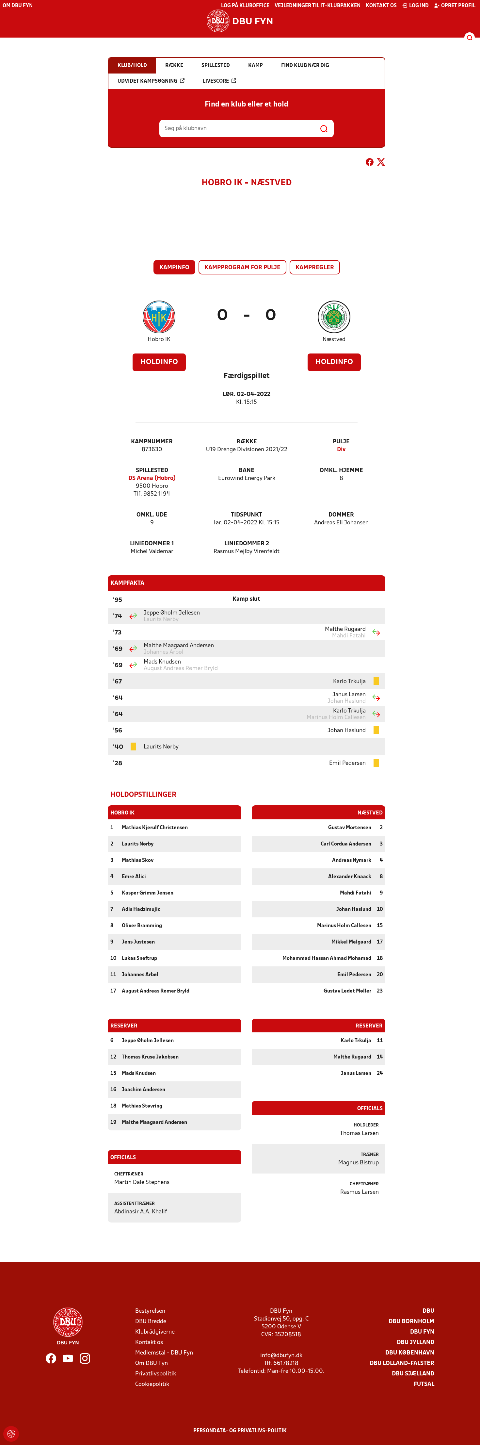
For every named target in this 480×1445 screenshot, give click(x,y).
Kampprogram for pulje (242, 268)
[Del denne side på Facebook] (370, 163)
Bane (246, 470)
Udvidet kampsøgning (147, 81)
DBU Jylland (415, 1342)
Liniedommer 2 (246, 544)
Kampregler (315, 268)
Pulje (341, 442)
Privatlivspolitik (155, 1374)
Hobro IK (159, 339)
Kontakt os (381, 6)
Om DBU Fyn (18, 6)
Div (341, 449)
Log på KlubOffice (245, 6)
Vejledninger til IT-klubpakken (317, 6)
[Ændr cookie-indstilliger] (11, 1434)
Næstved (334, 339)
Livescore (216, 81)
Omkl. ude (151, 515)
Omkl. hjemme (341, 470)
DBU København (409, 1353)
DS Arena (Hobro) (152, 478)
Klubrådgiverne (155, 1332)
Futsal (424, 1384)
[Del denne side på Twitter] (381, 163)
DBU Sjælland (413, 1374)
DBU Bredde (150, 1321)
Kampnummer (152, 442)
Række (246, 442)
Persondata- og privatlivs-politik (240, 1431)
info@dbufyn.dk (281, 1355)
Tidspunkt (246, 515)
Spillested (152, 470)
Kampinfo (174, 268)
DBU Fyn (422, 1332)
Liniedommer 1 (152, 544)
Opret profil (458, 6)
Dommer (341, 515)
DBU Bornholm (411, 1321)
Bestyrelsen (150, 1311)
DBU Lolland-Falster (402, 1363)
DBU (428, 1311)
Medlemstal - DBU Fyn (164, 1353)
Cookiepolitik (152, 1384)
